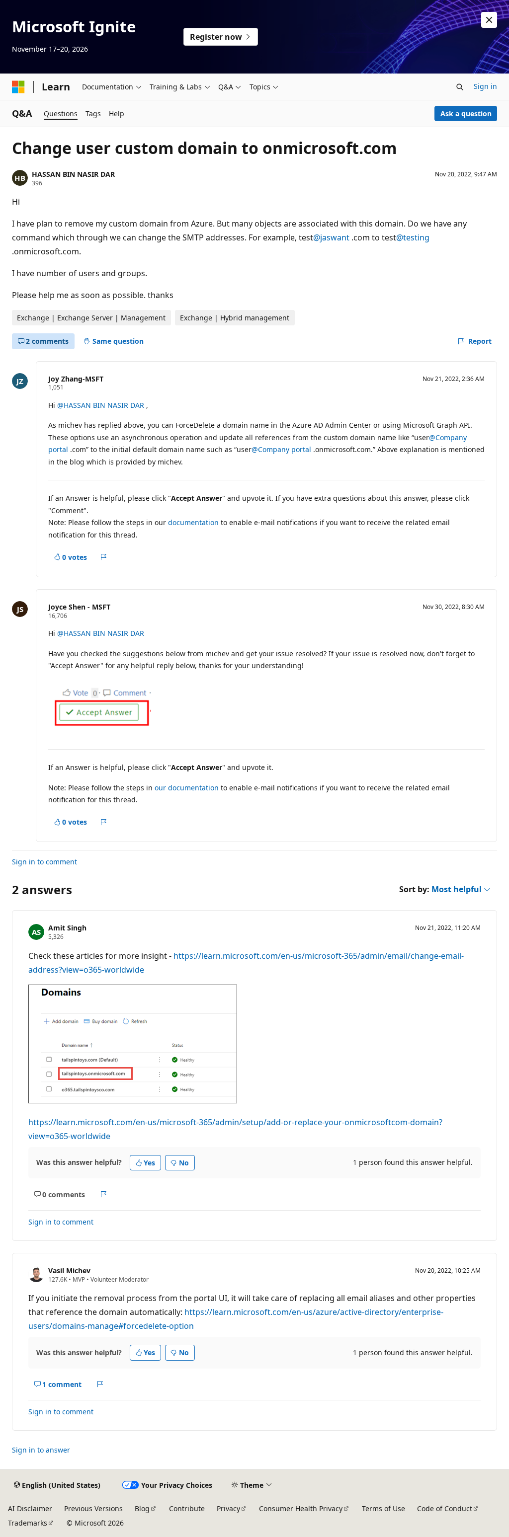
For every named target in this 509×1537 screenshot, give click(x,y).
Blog (142, 1508)
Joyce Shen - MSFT (79, 607)
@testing (412, 237)
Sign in (485, 86)
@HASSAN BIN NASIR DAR (101, 405)
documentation (193, 522)
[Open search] (460, 87)
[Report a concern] (103, 557)
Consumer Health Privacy (300, 1508)
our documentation (187, 787)
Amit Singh (67, 927)
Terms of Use (383, 1508)
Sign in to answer (41, 1450)
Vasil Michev (69, 1270)
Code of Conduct (444, 1508)
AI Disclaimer (30, 1508)
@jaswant (332, 237)
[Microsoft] (18, 86)
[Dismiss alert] (489, 20)
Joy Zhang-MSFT (75, 379)
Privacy (228, 1508)
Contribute (187, 1508)
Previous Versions (93, 1508)
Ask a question (466, 113)
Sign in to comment (44, 861)
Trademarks (27, 1523)
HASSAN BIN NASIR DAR (73, 174)
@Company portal (282, 449)
